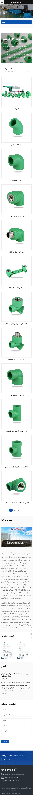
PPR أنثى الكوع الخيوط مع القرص (16, 324)
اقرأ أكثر (3, 694)
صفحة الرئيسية (17, 13)
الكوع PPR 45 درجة (16, 145)
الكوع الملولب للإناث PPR (16, 216)
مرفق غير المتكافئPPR (16, 395)
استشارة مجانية (7, 759)
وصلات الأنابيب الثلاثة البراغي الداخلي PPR (16, 503)
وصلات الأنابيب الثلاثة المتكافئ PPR (16, 431)
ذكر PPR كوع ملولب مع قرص (17, 359)
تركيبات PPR (16, 109)
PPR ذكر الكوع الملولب (16, 252)
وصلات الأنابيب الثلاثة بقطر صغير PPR (16, 467)
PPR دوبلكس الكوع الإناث (16, 288)
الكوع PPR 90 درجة (16, 180)
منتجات (9, 13)
